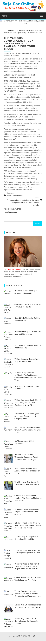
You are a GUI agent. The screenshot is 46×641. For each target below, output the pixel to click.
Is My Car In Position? (15, 194)
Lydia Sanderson (24, 53)
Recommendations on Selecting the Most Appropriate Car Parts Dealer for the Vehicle (23, 201)
